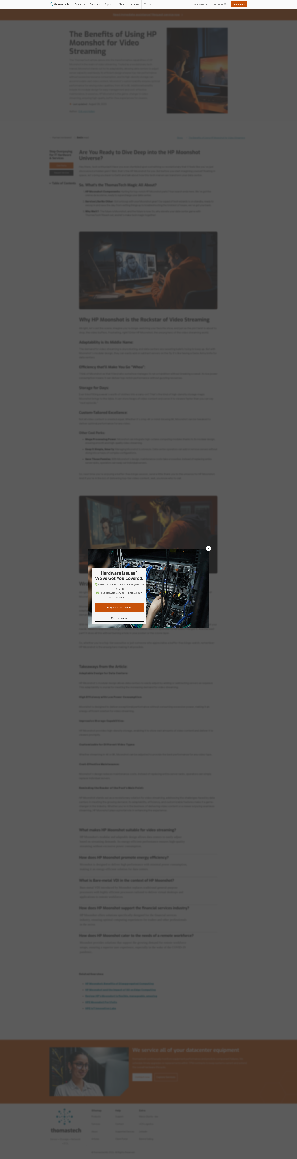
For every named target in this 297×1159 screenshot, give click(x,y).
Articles (134, 4)
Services (95, 4)
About (121, 4)
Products (80, 4)
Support (109, 4)
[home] (59, 4)
